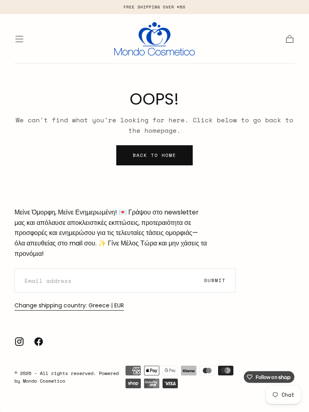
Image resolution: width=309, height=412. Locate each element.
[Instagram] (19, 341)
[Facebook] (38, 341)
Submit (215, 280)
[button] (19, 39)
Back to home (154, 155)
